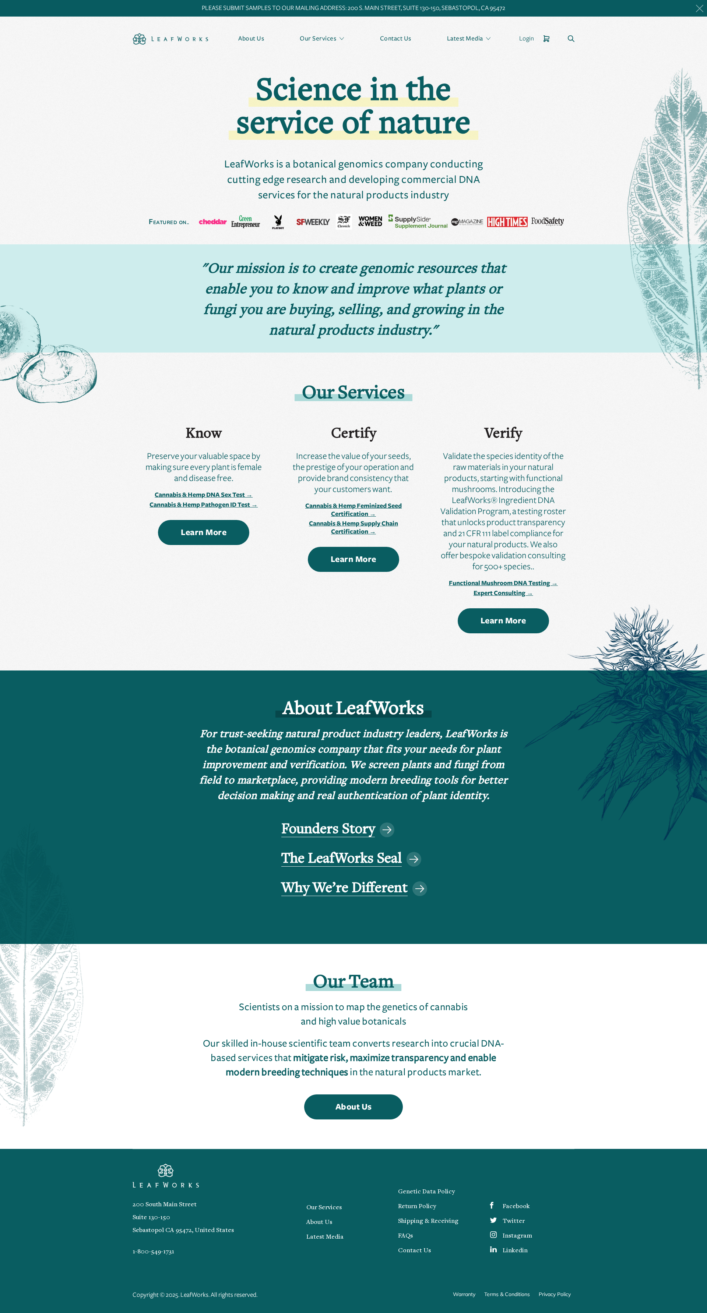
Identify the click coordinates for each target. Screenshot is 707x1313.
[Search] (571, 39)
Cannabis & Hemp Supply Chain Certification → (353, 527)
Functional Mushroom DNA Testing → (503, 583)
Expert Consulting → (503, 593)
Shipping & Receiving (428, 1221)
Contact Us (395, 38)
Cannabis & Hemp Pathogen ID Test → (204, 505)
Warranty (464, 1294)
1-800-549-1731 (153, 1252)
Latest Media (325, 1237)
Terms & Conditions (507, 1294)
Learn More (203, 532)
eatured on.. (169, 222)
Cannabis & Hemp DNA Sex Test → (204, 495)
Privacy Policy (555, 1294)
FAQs (405, 1236)
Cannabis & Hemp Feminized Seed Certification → (353, 510)
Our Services (324, 1207)
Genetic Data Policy (426, 1192)
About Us (251, 38)
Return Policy (417, 1206)
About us (353, 1107)
